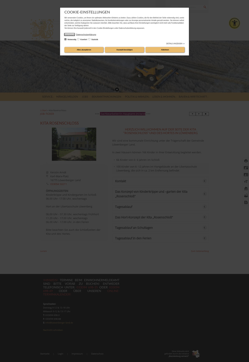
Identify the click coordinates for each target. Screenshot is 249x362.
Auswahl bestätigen (124, 50)
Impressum (69, 34)
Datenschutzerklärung (86, 34)
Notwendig (72, 40)
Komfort (84, 40)
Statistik (94, 40)
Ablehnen (165, 50)
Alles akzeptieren (84, 50)
